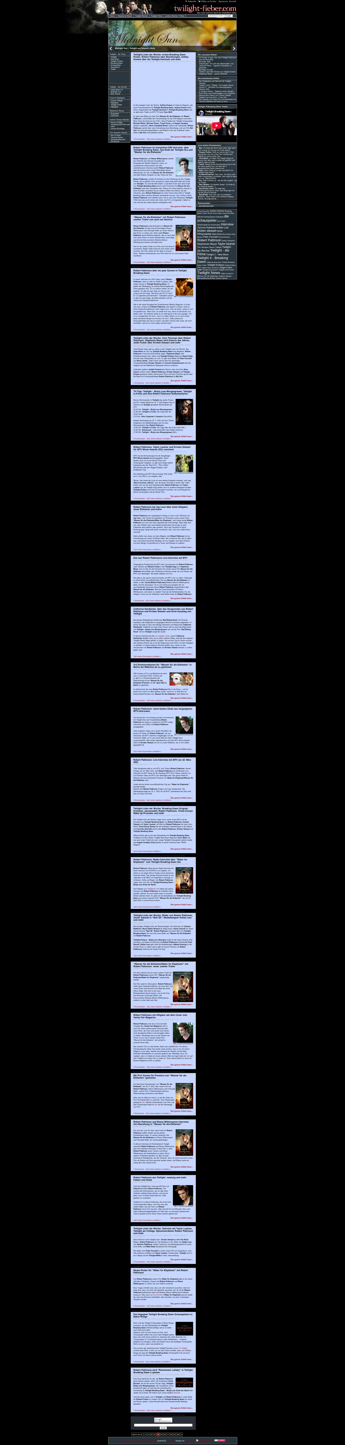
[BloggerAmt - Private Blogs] (205, 1440)
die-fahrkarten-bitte (206, 206)
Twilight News (160, 61)
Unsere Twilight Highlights (117, 102)
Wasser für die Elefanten (207, 276)
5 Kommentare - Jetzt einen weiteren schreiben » (152, 1007)
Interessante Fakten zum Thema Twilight (215, 95)
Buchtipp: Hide (205, 62)
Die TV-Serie (116, 135)
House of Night (116, 123)
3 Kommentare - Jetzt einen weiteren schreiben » (152, 499)
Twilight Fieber (125, 1441)
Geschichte (157, 1295)
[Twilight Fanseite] (203, 13)
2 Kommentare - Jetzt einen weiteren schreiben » (152, 139)
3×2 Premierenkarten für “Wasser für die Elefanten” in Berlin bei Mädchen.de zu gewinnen (162, 665)
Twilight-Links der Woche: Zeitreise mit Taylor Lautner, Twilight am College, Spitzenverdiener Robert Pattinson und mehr (163, 1231)
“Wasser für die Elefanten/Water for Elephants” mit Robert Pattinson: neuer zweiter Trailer (160, 965)
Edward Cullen (205, 152)
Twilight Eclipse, (138, 1441)
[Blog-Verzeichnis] (219, 1440)
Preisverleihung (224, 237)
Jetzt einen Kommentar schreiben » (147, 550)
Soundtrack (115, 67)
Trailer (113, 69)
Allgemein (136, 968)
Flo (200, 180)
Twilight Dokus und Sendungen (148, 395)
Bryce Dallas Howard (220, 213)
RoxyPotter (203, 195)
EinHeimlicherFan (206, 174)
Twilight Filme (156, 16)
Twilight (114, 57)
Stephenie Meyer (125, 16)
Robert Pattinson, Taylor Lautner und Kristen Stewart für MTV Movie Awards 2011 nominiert (162, 448)
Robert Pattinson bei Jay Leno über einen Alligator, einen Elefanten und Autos (160, 508)
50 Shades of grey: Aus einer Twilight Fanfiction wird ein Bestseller (217, 59)
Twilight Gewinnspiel (210, 270)
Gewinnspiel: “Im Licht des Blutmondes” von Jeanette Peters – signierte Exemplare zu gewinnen (216, 66)
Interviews (115, 116)
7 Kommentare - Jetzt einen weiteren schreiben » (152, 1410)
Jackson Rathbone (206, 227)
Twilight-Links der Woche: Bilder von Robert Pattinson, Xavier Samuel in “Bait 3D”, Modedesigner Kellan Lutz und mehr (163, 917)
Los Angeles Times (162, 636)
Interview (227, 224)
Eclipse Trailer (151, 1441)
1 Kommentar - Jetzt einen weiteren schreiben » (152, 383)
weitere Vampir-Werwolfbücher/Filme (214, 277)
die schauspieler (213, 218)
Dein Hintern (204, 184)
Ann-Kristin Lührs (206, 189)
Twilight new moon (226, 270)
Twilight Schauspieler (172, 61)
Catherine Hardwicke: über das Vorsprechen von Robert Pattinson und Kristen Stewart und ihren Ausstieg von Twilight (163, 611)
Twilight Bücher (141, 16)
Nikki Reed (217, 234)
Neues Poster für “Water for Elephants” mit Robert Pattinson (160, 1271)
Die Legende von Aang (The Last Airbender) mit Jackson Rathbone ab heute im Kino (217, 100)
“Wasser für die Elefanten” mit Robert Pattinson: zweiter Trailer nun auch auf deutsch (159, 218)
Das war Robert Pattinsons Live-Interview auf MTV (160, 558)
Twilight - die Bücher (164, 345)
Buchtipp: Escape (206, 70)
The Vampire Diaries (206, 247)
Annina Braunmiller (203, 211)
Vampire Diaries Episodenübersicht (118, 138)
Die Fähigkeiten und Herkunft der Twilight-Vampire (215, 82)
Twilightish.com (153, 889)
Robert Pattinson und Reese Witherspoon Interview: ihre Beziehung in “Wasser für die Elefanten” (161, 1122)
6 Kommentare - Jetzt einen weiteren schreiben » (152, 700)
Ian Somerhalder (214, 225)
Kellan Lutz (223, 227)
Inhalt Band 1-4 (117, 90)
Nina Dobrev (227, 234)
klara (201, 170)
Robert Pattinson (209, 240)
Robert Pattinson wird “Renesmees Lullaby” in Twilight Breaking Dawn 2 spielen (163, 1371)
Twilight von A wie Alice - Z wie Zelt (212, 97)
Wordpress (171, 1441)
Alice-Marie (203, 158)
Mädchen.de (172, 692)
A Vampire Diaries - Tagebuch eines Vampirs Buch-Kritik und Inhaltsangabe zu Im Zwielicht (217, 92)
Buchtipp (231, 213)
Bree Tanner (115, 94)
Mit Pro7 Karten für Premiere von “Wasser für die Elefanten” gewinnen (159, 1076)
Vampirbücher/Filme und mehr (120, 126)
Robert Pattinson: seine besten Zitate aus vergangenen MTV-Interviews (162, 709)
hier (173, 253)
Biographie (115, 114)
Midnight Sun (116, 92)
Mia (200, 148)
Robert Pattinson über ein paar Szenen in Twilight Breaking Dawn (160, 271)
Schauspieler (116, 65)
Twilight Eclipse (117, 61)
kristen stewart (206, 230)
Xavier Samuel (221, 278)
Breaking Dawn (117, 63)
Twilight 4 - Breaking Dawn (146, 61)
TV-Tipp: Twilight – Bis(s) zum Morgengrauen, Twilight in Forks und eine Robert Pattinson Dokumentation (162, 392)
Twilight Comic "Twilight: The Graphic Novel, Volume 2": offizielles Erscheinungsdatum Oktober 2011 (216, 87)
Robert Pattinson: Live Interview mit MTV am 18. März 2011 (162, 760)
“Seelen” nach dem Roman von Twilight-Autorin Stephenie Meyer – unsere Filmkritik (217, 73)
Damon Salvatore (217, 217)
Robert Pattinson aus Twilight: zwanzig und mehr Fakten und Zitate (159, 1178)
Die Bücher (115, 142)
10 (178, 1434)
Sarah (201, 164)
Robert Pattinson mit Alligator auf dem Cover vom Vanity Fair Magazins (160, 1016)
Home (112, 16)
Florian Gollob (190, 1441)
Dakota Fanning (203, 217)
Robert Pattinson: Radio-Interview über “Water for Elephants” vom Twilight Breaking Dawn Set (160, 860)
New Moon (115, 59)
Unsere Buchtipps (118, 129)
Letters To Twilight (180, 1348)
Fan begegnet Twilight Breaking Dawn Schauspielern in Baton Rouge (162, 1315)
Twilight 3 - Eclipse (178, 345)
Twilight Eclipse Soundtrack (210, 267)
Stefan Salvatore (228, 241)
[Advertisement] (120, 77)
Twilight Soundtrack (227, 273)
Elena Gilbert (221, 221)
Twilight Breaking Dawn (214, 262)
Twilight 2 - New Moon (217, 254)
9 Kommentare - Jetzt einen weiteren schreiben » (152, 439)
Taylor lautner (226, 243)
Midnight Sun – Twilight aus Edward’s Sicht (135, 48)
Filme (135, 61)
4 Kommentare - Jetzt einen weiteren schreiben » (152, 330)
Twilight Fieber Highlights (116, 106)
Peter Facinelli (210, 236)
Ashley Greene (217, 211)
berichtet (169, 574)
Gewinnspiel (137, 669)
